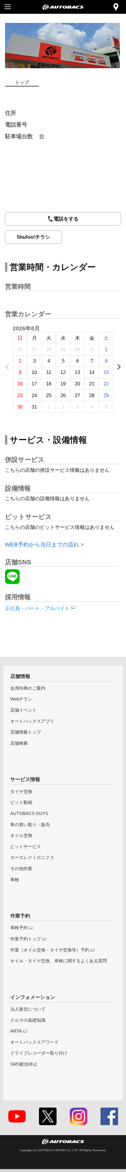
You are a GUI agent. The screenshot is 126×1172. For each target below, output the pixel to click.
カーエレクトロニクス (32, 857)
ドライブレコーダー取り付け (38, 1052)
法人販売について (27, 1009)
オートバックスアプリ (32, 721)
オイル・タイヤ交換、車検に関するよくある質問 (58, 960)
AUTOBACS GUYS (29, 813)
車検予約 (19, 927)
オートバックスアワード (34, 1042)
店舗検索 (19, 743)
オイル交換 (21, 835)
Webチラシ (21, 698)
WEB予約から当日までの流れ (42, 544)
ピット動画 (21, 802)
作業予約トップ (25, 938)
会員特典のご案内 (27, 688)
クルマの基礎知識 (27, 1020)
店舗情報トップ (25, 731)
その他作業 (21, 868)
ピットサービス (25, 846)
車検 (14, 879)
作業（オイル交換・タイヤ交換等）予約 (49, 949)
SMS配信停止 (24, 1064)
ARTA (16, 1031)
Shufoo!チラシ (33, 237)
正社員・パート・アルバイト (37, 608)
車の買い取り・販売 (30, 824)
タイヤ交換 (21, 791)
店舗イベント (23, 710)
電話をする (66, 219)
